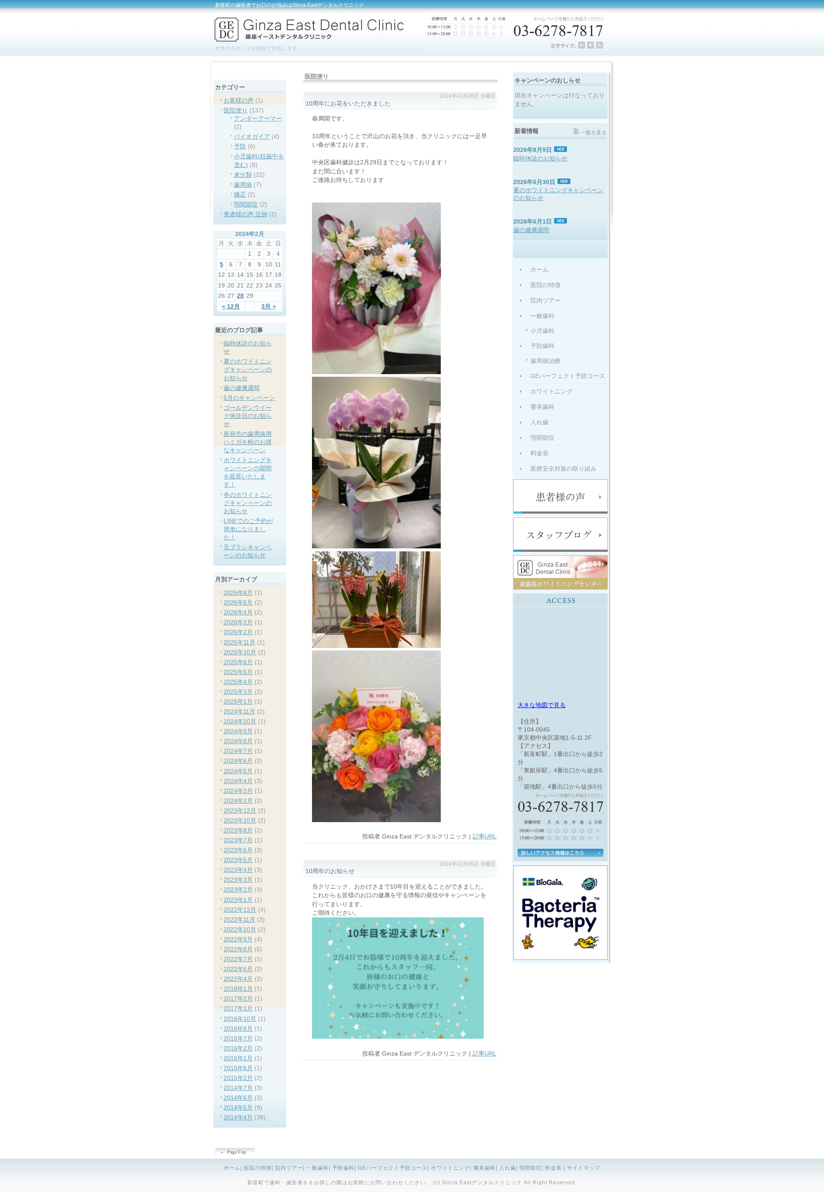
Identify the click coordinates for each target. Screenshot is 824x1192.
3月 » (268, 306)
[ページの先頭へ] (412, 1152)
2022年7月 (238, 959)
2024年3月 (238, 791)
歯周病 (243, 185)
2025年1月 (238, 702)
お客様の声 (239, 100)
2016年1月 (238, 1058)
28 (240, 296)
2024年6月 (238, 761)
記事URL (485, 836)
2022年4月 (238, 979)
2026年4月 (238, 612)
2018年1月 (238, 989)
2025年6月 (238, 662)
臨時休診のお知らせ (540, 158)
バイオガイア (252, 136)
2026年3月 (238, 622)
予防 (240, 146)
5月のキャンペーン (249, 398)
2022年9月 (238, 939)
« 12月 (231, 306)
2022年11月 (239, 920)
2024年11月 (239, 711)
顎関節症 (246, 204)
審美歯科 (484, 1168)
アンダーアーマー (258, 118)
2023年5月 (238, 860)
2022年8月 (238, 949)
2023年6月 (238, 850)
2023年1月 (238, 900)
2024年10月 (240, 721)
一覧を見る (593, 133)
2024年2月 (238, 801)
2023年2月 (238, 889)
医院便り (236, 110)
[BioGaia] (560, 958)
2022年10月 (240, 929)
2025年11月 (239, 642)
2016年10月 (240, 1019)
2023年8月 (238, 830)
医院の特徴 (258, 1168)
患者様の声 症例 (245, 214)
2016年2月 (238, 1048)
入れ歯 (507, 1168)
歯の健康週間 (242, 388)
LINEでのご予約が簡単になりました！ (248, 529)
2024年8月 (238, 741)
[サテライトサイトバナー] (560, 587)
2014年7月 (238, 1088)
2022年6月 (238, 969)
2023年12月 (240, 811)
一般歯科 (317, 1168)
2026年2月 (238, 632)
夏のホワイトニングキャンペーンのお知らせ (248, 369)
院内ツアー (289, 1168)
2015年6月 (238, 1068)
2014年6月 (238, 1098)
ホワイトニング (450, 1168)
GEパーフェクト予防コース (392, 1168)
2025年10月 (240, 652)
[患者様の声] (560, 511)
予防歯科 (343, 1168)
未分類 (243, 175)
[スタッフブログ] (560, 550)
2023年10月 (240, 820)
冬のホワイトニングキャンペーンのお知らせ (248, 503)
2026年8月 (238, 593)
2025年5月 (238, 672)
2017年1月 (238, 1008)
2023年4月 (238, 870)
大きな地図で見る (542, 705)
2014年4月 (238, 1117)
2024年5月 (238, 771)
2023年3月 (238, 880)
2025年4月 (238, 682)
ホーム (232, 1168)
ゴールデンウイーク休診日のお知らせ (248, 416)
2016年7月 (238, 1038)
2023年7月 (238, 840)
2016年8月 (238, 1029)
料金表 (553, 1168)
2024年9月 (238, 731)
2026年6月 (238, 602)
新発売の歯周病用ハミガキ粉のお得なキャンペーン (248, 442)
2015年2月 (238, 1078)
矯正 (240, 194)
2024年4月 (238, 781)
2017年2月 (238, 998)
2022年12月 (240, 910)
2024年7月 (238, 751)
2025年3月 (238, 692)
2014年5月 (238, 1107)
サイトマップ (583, 1168)
